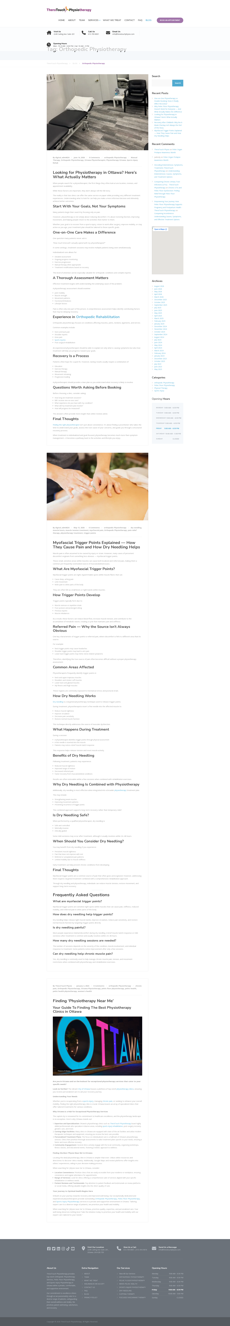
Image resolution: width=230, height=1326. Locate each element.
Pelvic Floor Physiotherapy (129, 1198)
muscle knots (59, 530)
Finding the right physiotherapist (66, 425)
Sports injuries (60, 340)
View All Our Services (127, 1273)
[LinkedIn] (59, 1249)
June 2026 (158, 289)
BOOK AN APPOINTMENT (170, 20)
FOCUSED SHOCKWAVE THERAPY (132, 1297)
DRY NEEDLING (125, 1290)
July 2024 (157, 340)
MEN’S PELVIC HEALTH (128, 1284)
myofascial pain (96, 530)
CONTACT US (89, 1287)
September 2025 (160, 305)
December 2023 (160, 358)
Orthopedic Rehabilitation (98, 316)
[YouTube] (73, 1249)
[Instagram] (63, 1249)
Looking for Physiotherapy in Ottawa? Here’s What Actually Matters (95, 175)
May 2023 (158, 369)
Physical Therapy (160, 388)
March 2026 (159, 297)
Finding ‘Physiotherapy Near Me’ (83, 1001)
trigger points (90, 533)
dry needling (136, 527)
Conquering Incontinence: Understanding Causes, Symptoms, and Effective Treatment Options (167, 216)
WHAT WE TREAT (112, 20)
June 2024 (158, 342)
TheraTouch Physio (161, 149)
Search (156, 76)
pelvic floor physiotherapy (113, 988)
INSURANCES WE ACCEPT (94, 1284)
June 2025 (158, 310)
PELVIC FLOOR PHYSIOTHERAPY (132, 1280)
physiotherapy (120, 790)
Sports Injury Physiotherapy (67, 1201)
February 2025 (159, 321)
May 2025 (158, 313)
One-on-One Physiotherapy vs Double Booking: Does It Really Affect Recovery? (166, 101)
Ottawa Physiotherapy (91, 988)
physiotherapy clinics (125, 1089)
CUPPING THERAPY (127, 1294)
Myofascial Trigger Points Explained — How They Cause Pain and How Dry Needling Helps (96, 545)
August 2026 (159, 286)
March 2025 (159, 318)
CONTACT (129, 20)
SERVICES (93, 20)
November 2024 (160, 329)
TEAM (82, 20)
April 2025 (158, 316)
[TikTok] (68, 1249)
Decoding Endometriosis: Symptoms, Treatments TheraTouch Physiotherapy (168, 168)
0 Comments (94, 157)
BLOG (149, 20)
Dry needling (58, 702)
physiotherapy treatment (72, 533)
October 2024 (159, 332)
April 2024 (158, 348)
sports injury (88, 1101)
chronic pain (107, 1101)
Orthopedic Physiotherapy (72, 160)
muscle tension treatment (77, 530)
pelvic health (130, 988)
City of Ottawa (84, 1089)
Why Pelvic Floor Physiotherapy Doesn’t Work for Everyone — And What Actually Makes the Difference (168, 109)
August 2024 (159, 337)
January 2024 (159, 356)
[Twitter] (54, 1249)
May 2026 (158, 291)
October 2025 (159, 302)
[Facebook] (49, 1249)
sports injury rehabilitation (113, 1126)
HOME (61, 20)
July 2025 (157, 307)
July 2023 (157, 364)
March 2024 (159, 350)
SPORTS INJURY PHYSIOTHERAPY (132, 1287)
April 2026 (158, 294)
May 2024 (158, 345)
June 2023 (158, 366)
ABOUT (72, 20)
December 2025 (160, 299)
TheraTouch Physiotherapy (120, 1123)
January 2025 (159, 324)
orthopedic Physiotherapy (115, 157)
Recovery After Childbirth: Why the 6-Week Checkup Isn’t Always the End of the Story (168, 125)
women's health (85, 991)
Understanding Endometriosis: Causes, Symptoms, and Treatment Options (168, 174)
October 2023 (159, 361)
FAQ (140, 20)
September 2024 (160, 334)
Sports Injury (159, 391)
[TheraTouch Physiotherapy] (69, 7)
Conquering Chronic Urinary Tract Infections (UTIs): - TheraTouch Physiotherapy (167, 185)
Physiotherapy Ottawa (116, 160)
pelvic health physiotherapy (65, 991)
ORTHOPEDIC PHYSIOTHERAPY (131, 1277)
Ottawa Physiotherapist (95, 160)
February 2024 (159, 353)
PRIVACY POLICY (90, 1297)
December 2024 (160, 326)
